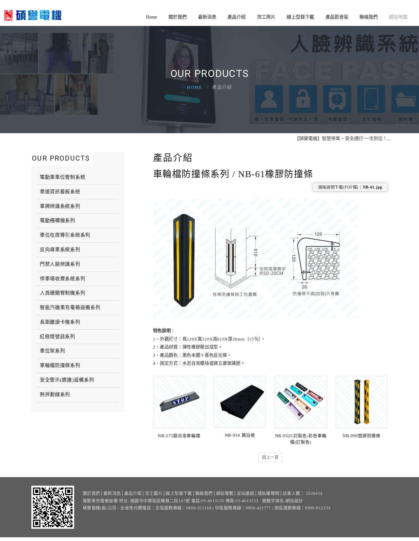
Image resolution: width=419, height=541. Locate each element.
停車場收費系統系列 (62, 278)
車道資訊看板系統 (60, 191)
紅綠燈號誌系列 (57, 336)
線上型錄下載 (300, 17)
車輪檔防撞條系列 (60, 365)
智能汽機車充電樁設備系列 (70, 307)
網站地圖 (398, 17)
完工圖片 (153, 493)
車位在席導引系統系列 (65, 235)
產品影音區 (337, 17)
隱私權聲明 (269, 493)
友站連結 (245, 493)
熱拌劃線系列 (55, 394)
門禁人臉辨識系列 (60, 264)
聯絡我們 (368, 17)
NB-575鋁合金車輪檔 (179, 435)
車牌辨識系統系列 (60, 206)
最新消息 (207, 17)
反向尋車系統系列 (60, 249)
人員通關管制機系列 (62, 293)
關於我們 (177, 17)
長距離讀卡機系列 (60, 322)
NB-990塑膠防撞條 (362, 435)
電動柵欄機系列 (57, 220)
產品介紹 (236, 17)
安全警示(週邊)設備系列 (67, 380)
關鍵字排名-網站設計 (282, 501)
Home (151, 17)
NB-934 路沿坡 (240, 435)
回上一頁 (270, 457)
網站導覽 (224, 493)
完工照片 (266, 17)
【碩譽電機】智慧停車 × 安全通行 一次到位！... (330, 138)
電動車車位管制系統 (62, 177)
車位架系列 (52, 351)
